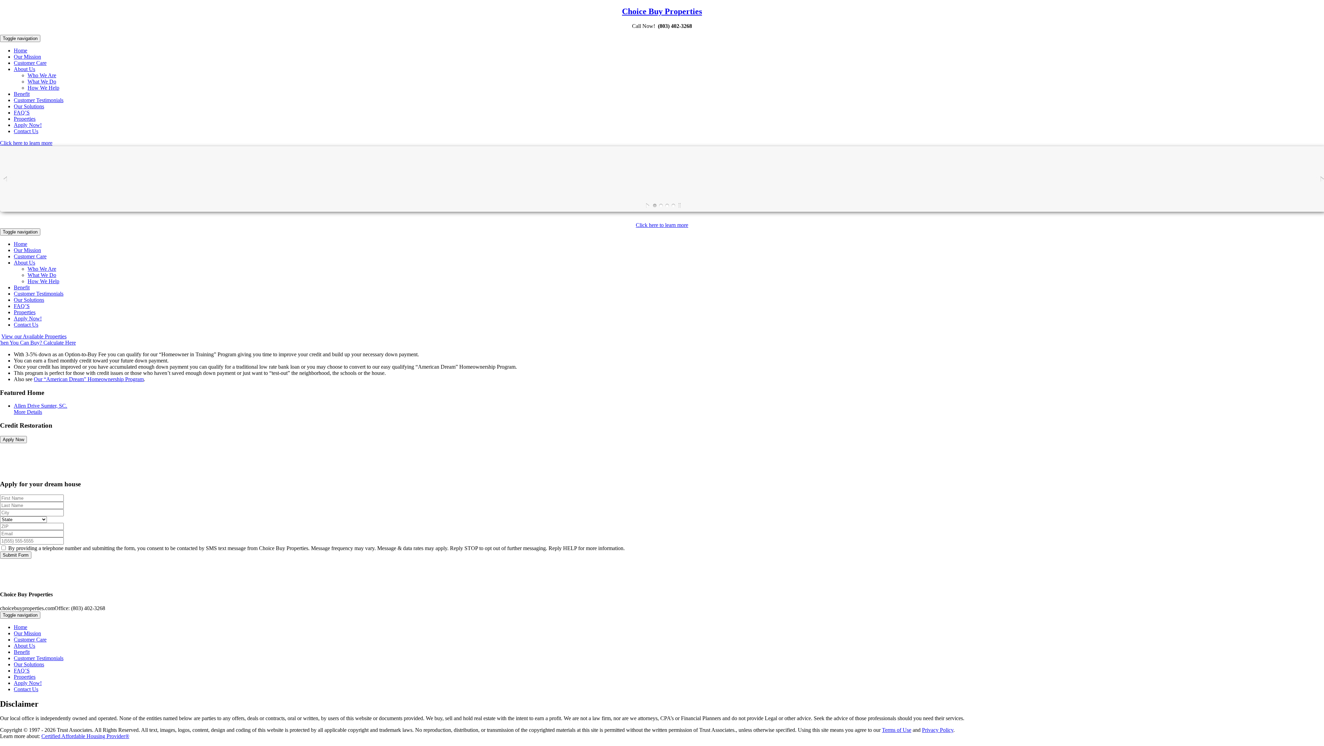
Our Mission (27, 57)
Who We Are (42, 75)
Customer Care (30, 63)
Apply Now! (28, 125)
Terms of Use (896, 730)
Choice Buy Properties (662, 11)
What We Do (42, 81)
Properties (25, 119)
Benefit (22, 94)
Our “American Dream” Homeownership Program (89, 379)
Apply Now (13, 439)
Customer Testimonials (38, 100)
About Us (24, 69)
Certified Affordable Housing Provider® (85, 736)
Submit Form (16, 555)
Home (20, 50)
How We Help (43, 88)
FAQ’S (22, 113)
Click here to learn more (26, 143)
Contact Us (26, 131)
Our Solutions (29, 106)
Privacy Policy (937, 730)
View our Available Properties (34, 336)
